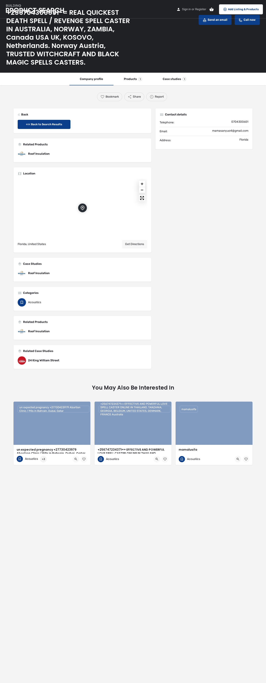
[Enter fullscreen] (142, 198)
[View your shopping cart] (211, 9)
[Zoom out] (142, 190)
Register (200, 9)
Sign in (186, 9)
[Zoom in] (142, 184)
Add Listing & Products (243, 9)
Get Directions (134, 244)
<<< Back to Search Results (44, 124)
